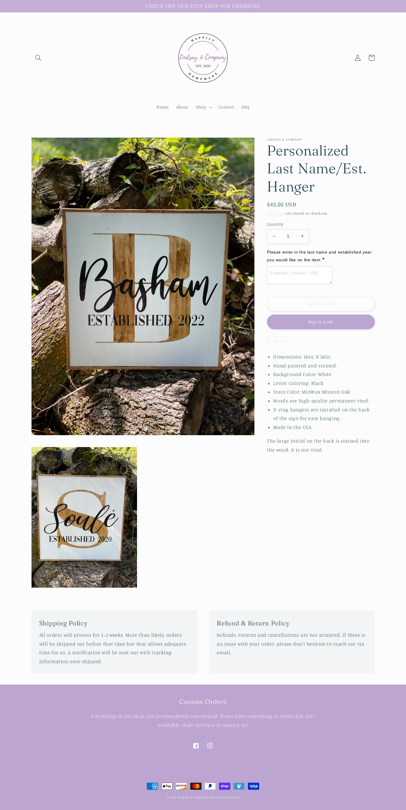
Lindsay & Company (192, 797)
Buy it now (321, 321)
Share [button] (280, 340)
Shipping (275, 213)
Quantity (275, 224)
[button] (38, 58)
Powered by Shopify (224, 797)
